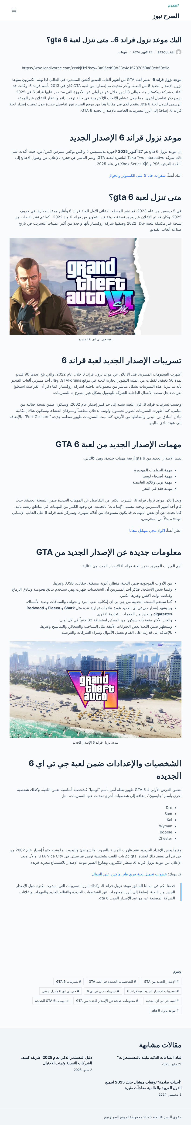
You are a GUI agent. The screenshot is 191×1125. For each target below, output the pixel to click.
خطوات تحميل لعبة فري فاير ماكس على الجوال (129, 874)
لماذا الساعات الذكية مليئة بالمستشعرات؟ (149, 1057)
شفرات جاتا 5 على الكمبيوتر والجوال (137, 175)
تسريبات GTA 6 (68, 981)
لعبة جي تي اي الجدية (162, 1001)
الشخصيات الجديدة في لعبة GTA (112, 981)
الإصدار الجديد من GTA (161, 981)
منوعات (123, 52)
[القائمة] (14, 10)
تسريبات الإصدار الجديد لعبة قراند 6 (153, 991)
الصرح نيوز (166, 15)
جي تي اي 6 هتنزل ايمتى (60, 991)
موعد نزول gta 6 (165, 1010)
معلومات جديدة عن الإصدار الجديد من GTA (107, 1001)
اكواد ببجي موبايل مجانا (146, 530)
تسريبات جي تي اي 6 (103, 991)
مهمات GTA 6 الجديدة (51, 1001)
